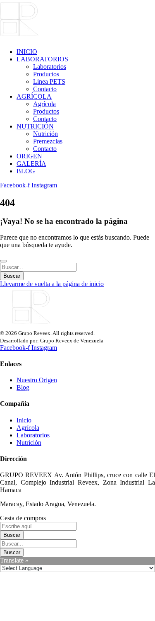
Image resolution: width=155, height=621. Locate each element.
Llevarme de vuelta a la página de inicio (52, 283)
